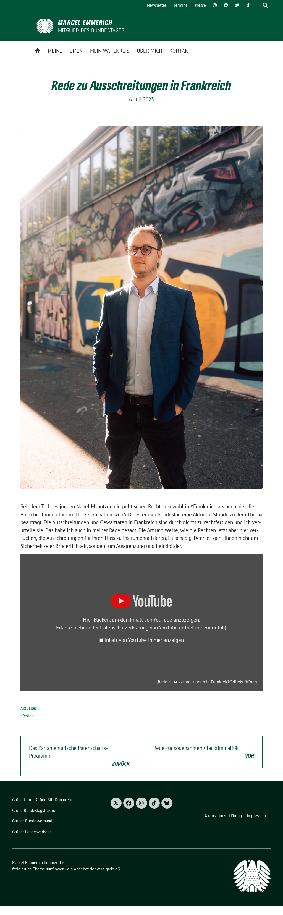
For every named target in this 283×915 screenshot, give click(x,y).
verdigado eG (108, 869)
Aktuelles (28, 708)
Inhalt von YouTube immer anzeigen (144, 640)
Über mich (150, 51)
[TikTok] (248, 5)
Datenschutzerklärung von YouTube (163, 627)
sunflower (55, 869)
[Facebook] (226, 5)
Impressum (256, 815)
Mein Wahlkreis (110, 51)
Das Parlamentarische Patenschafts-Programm (79, 756)
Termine (181, 5)
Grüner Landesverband (32, 831)
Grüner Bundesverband (32, 820)
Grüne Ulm (21, 799)
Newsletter (156, 5)
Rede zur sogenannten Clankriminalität (203, 752)
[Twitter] (237, 5)
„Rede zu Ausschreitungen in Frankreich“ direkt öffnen (206, 681)
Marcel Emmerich (85, 22)
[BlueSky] (166, 803)
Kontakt (179, 51)
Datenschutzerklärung (222, 815)
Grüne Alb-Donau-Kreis (56, 799)
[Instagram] (215, 5)
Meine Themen (65, 51)
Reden (28, 715)
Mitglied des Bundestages (91, 30)
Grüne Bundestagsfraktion (34, 810)
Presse (200, 5)
